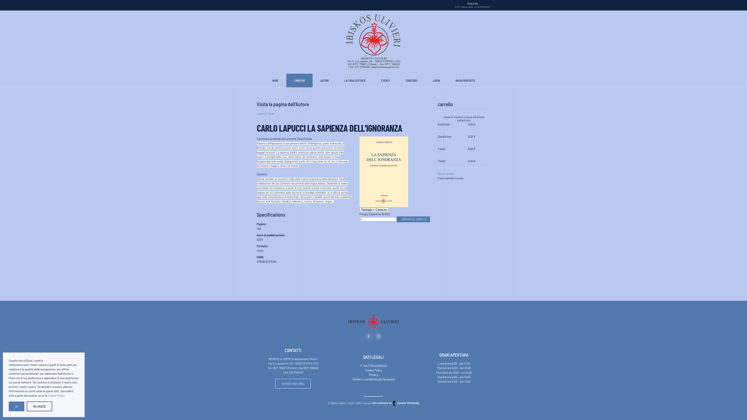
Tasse (441, 148)
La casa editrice (355, 80)
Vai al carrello (446, 173)
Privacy (373, 374)
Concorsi (411, 80)
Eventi (385, 80)
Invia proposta (465, 80)
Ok (16, 406)
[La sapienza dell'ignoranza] (383, 171)
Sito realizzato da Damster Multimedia (396, 403)
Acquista (472, 3)
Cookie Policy (373, 370)
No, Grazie (39, 406)
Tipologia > (374, 209)
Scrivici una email (293, 383)
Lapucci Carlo (265, 113)
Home (275, 80)
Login (436, 80)
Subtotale (444, 124)
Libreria (299, 80)
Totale (441, 161)
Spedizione (445, 136)
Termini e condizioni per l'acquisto (373, 379)
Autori (324, 80)
